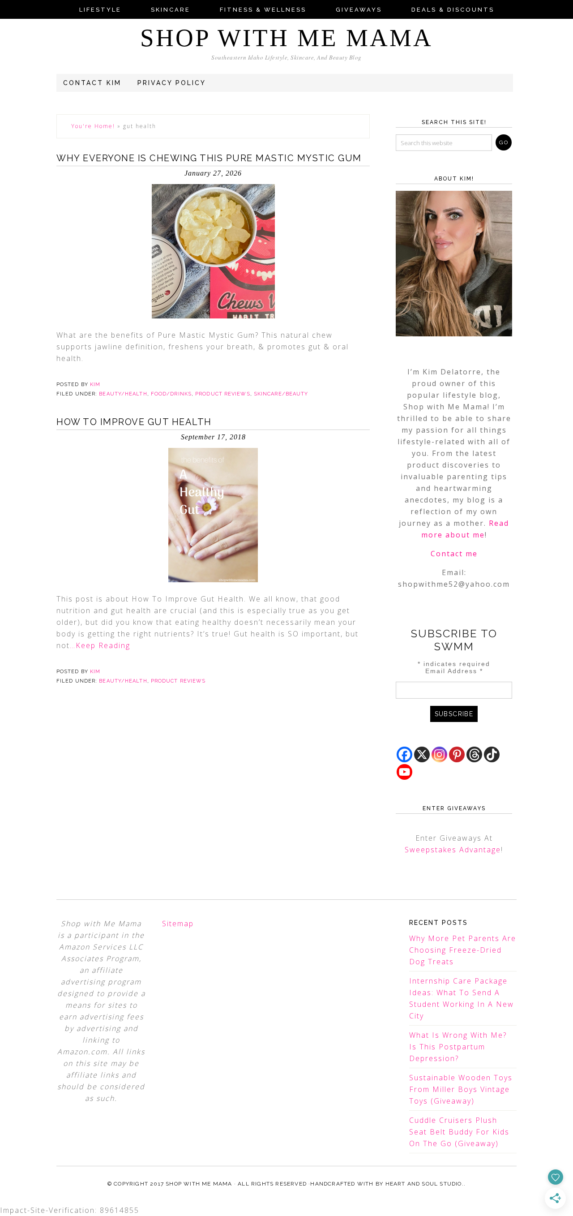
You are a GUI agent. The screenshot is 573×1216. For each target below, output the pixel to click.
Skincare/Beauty (281, 394)
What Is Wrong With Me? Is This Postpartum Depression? (458, 1046)
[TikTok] (492, 754)
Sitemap (178, 923)
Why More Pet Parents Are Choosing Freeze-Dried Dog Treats (462, 950)
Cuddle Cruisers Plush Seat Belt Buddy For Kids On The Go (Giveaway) (459, 1131)
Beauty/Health (123, 394)
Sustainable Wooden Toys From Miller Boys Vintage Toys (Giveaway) (461, 1089)
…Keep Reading (100, 645)
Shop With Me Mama (286, 38)
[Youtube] (404, 772)
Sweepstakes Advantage (453, 850)
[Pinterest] (457, 754)
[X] (422, 754)
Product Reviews (222, 394)
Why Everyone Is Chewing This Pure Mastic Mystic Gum (209, 158)
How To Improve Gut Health (134, 422)
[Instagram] (439, 754)
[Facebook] (404, 754)
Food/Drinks (171, 394)
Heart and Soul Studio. (424, 1184)
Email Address (454, 671)
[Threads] (474, 754)
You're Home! (93, 126)
